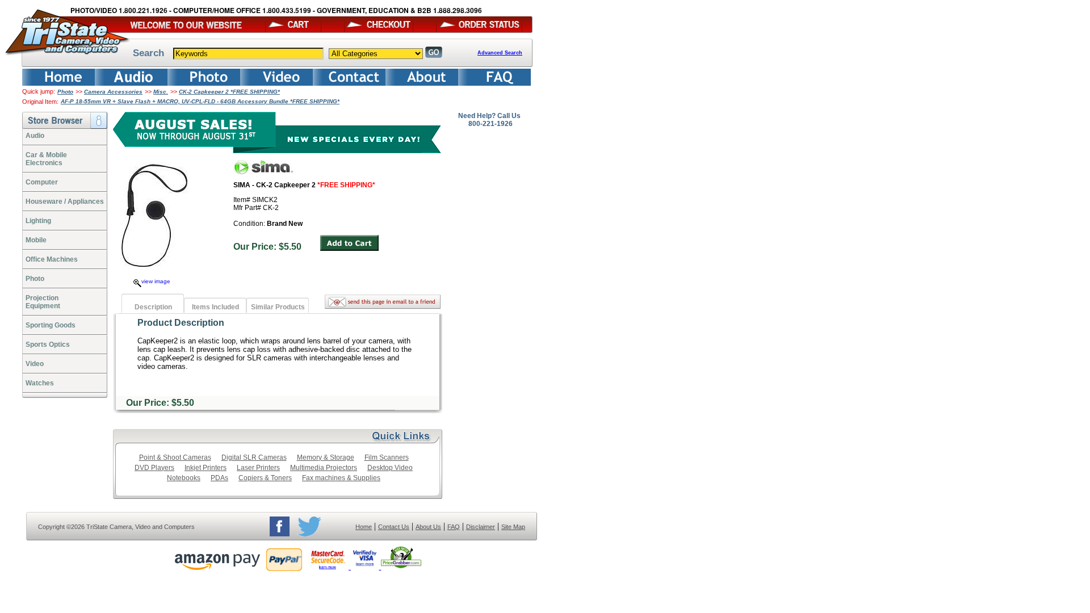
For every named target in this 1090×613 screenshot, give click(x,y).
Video (35, 364)
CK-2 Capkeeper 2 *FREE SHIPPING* (229, 92)
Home (363, 526)
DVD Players (154, 468)
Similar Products (278, 307)
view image (155, 281)
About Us (428, 526)
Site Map (513, 526)
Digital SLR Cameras (254, 457)
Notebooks (183, 478)
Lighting (38, 221)
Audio (35, 136)
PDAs (219, 478)
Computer (42, 182)
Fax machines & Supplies (341, 478)
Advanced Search (499, 53)
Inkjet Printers (206, 468)
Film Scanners (386, 457)
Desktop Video (390, 468)
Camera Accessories (113, 92)
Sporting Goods (51, 325)
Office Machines (52, 259)
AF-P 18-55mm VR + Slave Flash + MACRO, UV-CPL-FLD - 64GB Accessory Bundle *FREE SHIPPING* (200, 101)
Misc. (160, 92)
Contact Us (393, 526)
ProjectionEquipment (43, 302)
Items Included (215, 307)
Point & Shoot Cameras (175, 457)
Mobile (36, 240)
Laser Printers (258, 468)
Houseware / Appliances (65, 201)
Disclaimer (480, 526)
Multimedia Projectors (323, 468)
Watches (40, 383)
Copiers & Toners (265, 478)
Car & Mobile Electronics (46, 159)
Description (153, 307)
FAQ (453, 526)
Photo (65, 92)
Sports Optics (48, 345)
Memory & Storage (325, 457)
